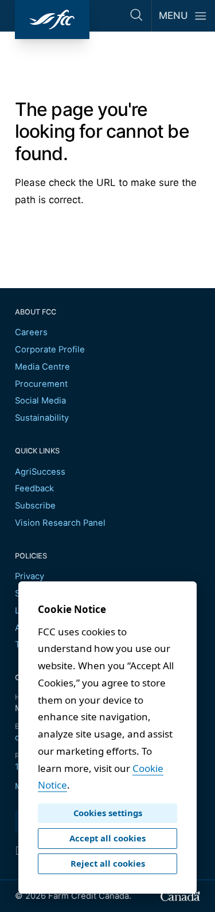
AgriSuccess (40, 472)
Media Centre (42, 367)
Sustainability (42, 418)
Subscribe (35, 505)
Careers (31, 332)
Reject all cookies (108, 863)
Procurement (41, 384)
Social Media (40, 400)
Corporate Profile (50, 349)
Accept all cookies (107, 838)
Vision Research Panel (60, 523)
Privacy (29, 576)
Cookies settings (107, 812)
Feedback (34, 488)
